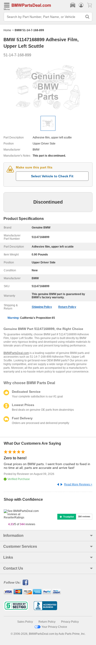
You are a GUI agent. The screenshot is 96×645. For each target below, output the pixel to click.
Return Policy (67, 307)
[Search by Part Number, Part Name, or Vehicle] (87, 17)
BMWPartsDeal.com (16, 353)
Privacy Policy (70, 621)
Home (7, 30)
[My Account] (81, 5)
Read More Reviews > (78, 484)
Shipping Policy (42, 307)
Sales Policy (25, 621)
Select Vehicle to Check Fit (52, 176)
